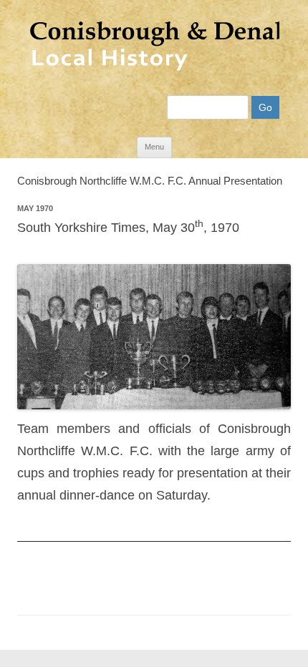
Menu (154, 146)
